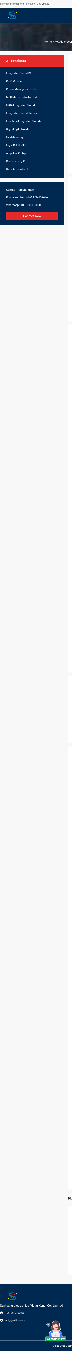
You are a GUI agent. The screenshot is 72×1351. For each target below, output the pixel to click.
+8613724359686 (37, 197)
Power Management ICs (21, 89)
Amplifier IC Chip (16, 153)
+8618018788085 (31, 205)
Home (48, 41)
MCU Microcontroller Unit (21, 97)
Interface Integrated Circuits (23, 121)
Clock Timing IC (15, 161)
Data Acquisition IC (17, 169)
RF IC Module (14, 81)
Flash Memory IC (16, 137)
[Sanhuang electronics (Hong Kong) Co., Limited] (12, 15)
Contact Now (32, 216)
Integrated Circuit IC (18, 73)
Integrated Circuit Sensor (21, 113)
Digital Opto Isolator (18, 129)
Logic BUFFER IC (16, 145)
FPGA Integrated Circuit (20, 105)
